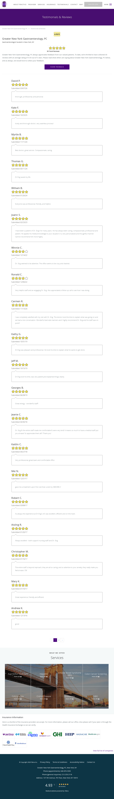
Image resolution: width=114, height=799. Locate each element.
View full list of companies (103, 751)
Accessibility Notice (77, 762)
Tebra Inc (34, 762)
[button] (110, 4)
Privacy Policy (45, 762)
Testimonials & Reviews (38, 29)
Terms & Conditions (60, 762)
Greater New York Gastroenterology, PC (14, 29)
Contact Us (91, 762)
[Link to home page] (3, 4)
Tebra (66, 791)
